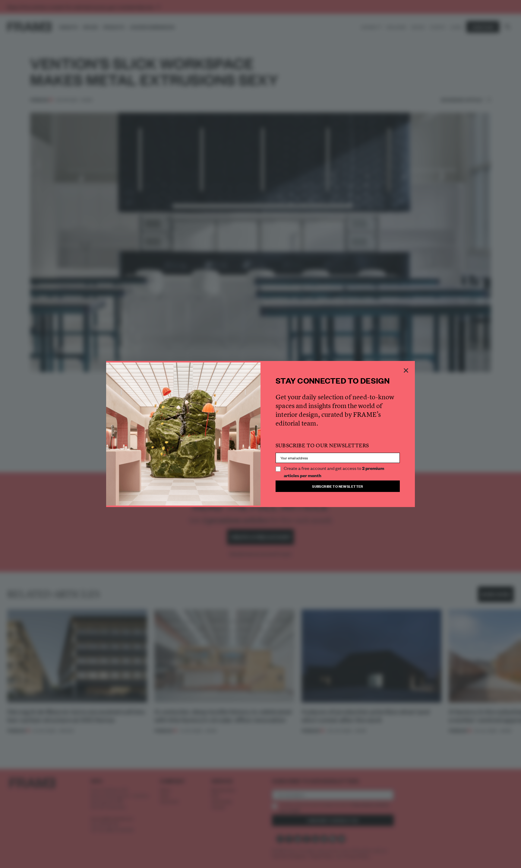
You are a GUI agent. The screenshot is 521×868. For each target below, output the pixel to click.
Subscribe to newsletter (337, 486)
